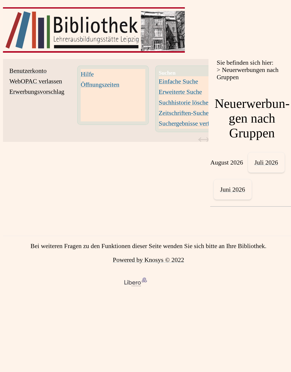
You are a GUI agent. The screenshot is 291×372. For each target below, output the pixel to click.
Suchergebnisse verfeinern (192, 123)
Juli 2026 (266, 162)
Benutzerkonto (28, 70)
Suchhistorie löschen (185, 102)
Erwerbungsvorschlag (36, 91)
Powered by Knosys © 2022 (148, 259)
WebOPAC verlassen (35, 81)
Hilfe (87, 74)
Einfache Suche (178, 81)
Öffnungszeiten (100, 84)
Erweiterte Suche (180, 91)
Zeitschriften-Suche (183, 112)
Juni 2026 (232, 189)
